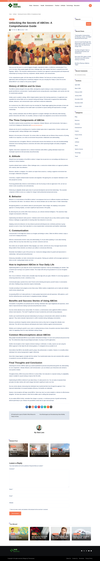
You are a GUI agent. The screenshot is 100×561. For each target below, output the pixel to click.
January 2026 (78, 95)
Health (42, 5)
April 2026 (77, 84)
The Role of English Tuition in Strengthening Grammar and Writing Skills (82, 51)
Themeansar (31, 558)
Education (77, 5)
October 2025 (78, 106)
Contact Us (75, 558)
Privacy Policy (89, 558)
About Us (68, 558)
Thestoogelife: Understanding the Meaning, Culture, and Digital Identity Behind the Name (83, 37)
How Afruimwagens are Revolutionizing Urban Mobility (59, 453)
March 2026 (78, 88)
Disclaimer (81, 558)
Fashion (57, 5)
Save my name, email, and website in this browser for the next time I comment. (29, 509)
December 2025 (79, 99)
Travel (76, 156)
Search (78, 19)
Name (11, 489)
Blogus (25, 558)
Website (11, 502)
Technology (69, 5)
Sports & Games (79, 149)
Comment (12, 468)
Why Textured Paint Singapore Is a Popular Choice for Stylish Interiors (18, 450)
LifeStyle (63, 5)
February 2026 (78, 92)
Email (11, 496)
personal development (36, 125)
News (30, 5)
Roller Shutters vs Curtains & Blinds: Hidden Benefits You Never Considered (39, 453)
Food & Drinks (78, 134)
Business (36, 5)
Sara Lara (15, 29)
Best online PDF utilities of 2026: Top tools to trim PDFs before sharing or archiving (83, 58)
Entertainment (49, 5)
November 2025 (79, 102)
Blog (76, 116)
